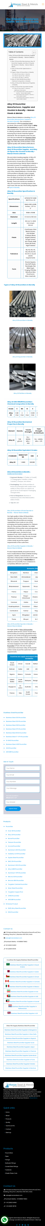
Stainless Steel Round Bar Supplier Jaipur (21, 1047)
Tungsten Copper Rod (15, 892)
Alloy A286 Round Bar (15, 869)
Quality (8, 1122)
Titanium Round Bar (14, 842)
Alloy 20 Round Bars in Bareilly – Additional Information (22, 89)
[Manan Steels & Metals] (23, 4)
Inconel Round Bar (14, 846)
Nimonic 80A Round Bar (16, 880)
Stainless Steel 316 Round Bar (15, 725)
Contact (8, 1129)
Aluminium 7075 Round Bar (17, 873)
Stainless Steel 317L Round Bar (16, 729)
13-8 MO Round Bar (12, 740)
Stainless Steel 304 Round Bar (16, 721)
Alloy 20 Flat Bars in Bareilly (22, 77)
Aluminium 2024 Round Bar (17, 865)
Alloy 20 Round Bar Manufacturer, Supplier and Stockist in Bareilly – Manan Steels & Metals (22, 57)
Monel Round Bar (13, 838)
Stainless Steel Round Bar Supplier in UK (24, 1013)
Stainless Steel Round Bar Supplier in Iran (24, 992)
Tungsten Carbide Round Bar (18, 884)
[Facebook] (20, 1225)
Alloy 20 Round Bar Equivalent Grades (22, 87)
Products (8, 1119)
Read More (33, 1098)
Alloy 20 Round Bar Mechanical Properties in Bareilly (23, 84)
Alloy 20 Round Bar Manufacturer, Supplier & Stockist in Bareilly (21, 119)
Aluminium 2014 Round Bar (17, 850)
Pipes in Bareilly (14, 187)
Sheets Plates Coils (11, 1173)
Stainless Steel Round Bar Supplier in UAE (24, 997)
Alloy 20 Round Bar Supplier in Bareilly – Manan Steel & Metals (25, 95)
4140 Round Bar (11, 748)
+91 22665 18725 (10, 949)
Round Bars (9, 1153)
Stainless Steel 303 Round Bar (16, 718)
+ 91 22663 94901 (11, 1202)
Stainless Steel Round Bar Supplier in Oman (24, 977)
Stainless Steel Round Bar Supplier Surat (20, 1043)
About (7, 1115)
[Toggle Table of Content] (33, 52)
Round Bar (9, 826)
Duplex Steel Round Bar (16, 858)
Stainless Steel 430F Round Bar (16, 744)
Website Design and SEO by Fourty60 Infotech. (19, 1220)
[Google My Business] (28, 1225)
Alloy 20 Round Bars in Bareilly (22, 74)
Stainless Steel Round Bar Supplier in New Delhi (21, 1034)
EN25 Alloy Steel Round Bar (17, 908)
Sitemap (8, 1132)
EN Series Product (12, 904)
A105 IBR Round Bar (12, 752)
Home (7, 1112)
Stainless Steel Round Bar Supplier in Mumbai (20, 1068)
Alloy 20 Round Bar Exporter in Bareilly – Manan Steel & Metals (26, 98)
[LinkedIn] (25, 1225)
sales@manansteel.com (13, 938)
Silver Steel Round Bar (15, 888)
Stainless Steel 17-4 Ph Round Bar (17, 737)
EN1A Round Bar (13, 912)
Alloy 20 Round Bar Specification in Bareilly (21, 69)
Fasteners (8, 1170)
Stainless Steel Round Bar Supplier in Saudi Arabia (24, 966)
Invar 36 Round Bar (14, 831)
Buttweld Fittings (10, 1163)
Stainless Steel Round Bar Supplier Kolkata (20, 1064)
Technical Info (10, 1126)
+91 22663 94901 (10, 945)
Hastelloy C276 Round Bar (16, 854)
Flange (7, 1160)
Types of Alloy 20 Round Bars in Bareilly (23, 72)
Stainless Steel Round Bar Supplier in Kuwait (24, 1001)
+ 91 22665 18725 (10, 1206)
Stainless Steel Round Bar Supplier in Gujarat (21, 1038)
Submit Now (13, 809)
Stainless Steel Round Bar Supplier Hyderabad (20, 1055)
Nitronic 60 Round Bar (15, 877)
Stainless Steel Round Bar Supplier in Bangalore (21, 1030)
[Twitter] (22, 1225)
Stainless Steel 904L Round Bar (16, 733)
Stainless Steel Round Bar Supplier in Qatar (24, 972)
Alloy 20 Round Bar (14, 835)
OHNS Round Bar (13, 896)
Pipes (7, 1156)
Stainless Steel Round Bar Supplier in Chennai (20, 1051)
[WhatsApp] (17, 1225)
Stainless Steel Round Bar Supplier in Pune (20, 1060)
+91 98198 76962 (22, 942)
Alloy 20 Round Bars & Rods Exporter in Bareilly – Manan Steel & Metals (24, 92)
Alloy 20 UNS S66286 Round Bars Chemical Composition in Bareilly (21, 80)
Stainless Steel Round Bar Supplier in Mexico (24, 987)
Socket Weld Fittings (11, 1166)
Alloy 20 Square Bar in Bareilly (22, 75)
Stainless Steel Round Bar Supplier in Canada (24, 982)
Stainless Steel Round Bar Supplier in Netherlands (24, 1007)
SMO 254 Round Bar (14, 861)
